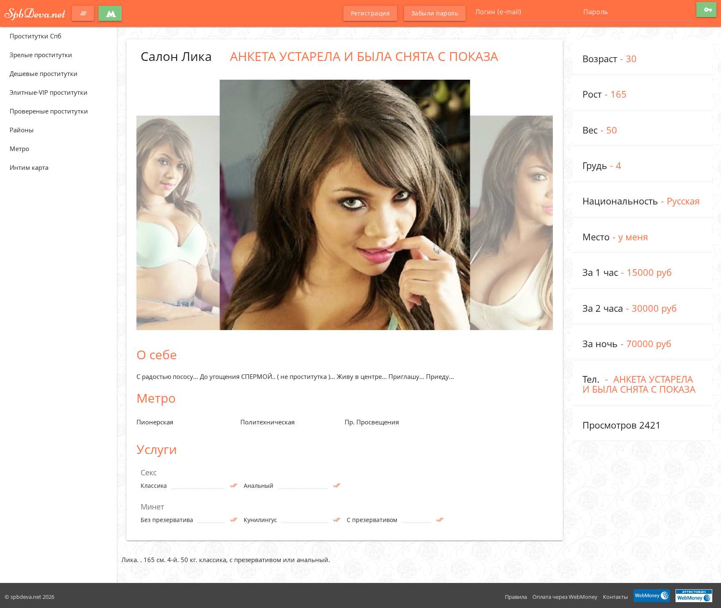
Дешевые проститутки (44, 73)
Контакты (615, 596)
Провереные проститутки (49, 111)
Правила (516, 596)
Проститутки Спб (35, 36)
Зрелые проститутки (41, 54)
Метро (19, 148)
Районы (22, 130)
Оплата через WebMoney (564, 596)
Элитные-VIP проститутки (49, 92)
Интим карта (29, 167)
